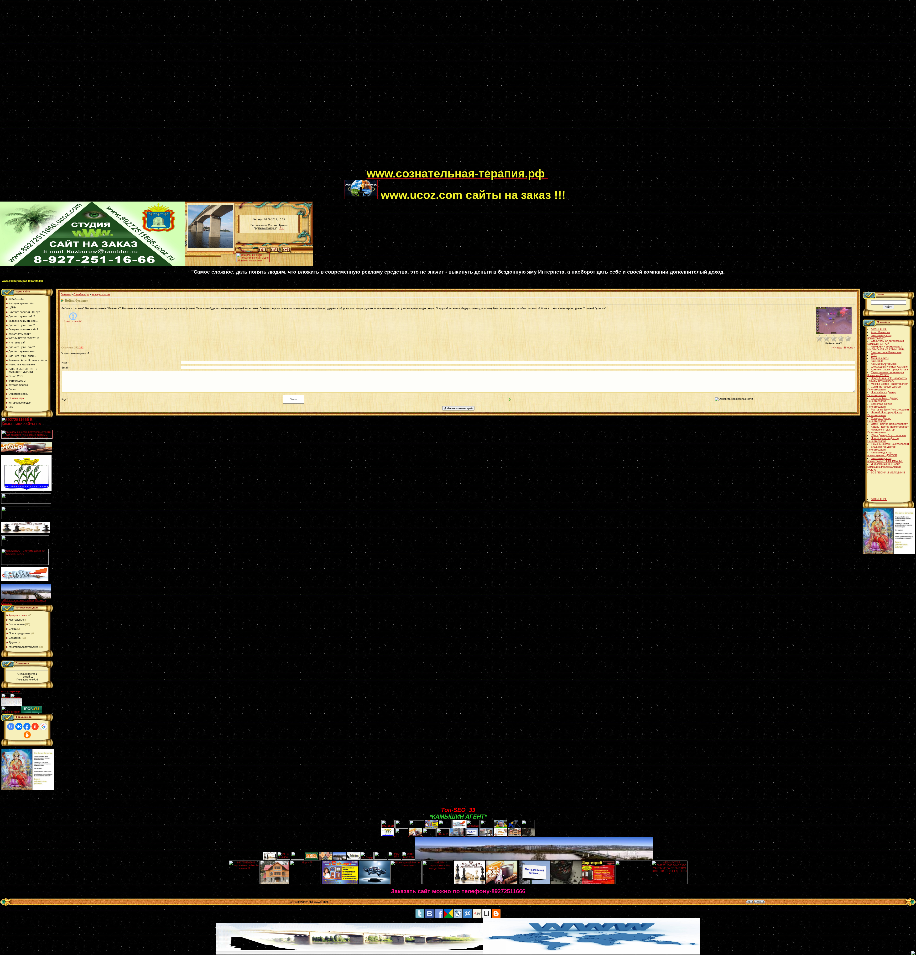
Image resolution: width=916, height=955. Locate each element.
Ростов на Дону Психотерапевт (890, 409)
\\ (233, 252)
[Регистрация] (274, 251)
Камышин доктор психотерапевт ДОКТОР (882, 454)
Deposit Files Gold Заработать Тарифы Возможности (887, 379)
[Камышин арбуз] (445, 826)
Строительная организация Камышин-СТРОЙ (885, 342)
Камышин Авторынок (883, 363)
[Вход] (286, 251)
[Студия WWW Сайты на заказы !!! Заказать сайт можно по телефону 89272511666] (92, 264)
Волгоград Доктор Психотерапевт (879, 405)
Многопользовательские (23, 646)
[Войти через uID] (10, 726)
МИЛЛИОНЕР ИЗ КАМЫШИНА (886, 349)
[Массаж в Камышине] (402, 826)
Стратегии (15, 637)
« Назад (837, 347)
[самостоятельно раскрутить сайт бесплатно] (11, 705)
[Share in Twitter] (420, 917)
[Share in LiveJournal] (458, 917)
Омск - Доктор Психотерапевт (889, 423)
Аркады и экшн (18, 615)
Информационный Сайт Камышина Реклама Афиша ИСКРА (884, 466)
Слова (12, 628)
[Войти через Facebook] (27, 726)
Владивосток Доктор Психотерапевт (881, 448)
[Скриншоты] (834, 320)
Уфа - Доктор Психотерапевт (888, 435)
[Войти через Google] (43, 726)
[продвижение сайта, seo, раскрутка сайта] (32, 705)
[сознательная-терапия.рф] (366, 176)
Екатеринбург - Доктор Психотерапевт (882, 399)
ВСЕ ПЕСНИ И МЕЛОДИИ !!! (888, 472)
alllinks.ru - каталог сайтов (18, 600)
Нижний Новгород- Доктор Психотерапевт (884, 414)
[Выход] (25, 545)
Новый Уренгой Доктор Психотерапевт (883, 439)
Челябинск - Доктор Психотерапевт (881, 431)
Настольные (16, 619)
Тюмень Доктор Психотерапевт (890, 443)
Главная (66, 294)
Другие (13, 642)
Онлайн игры (81, 294)
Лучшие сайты (880, 358)
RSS (281, 228)
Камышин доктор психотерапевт (879, 336)
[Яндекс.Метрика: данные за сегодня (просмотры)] (10, 709)
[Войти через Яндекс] (35, 726)
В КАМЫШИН (879, 329)
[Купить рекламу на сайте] (26, 598)
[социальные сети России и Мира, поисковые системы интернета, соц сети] (253, 261)
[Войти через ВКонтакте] (18, 726)
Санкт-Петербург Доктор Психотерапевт (884, 388)
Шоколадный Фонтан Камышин (889, 366)
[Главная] (262, 251)
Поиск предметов (19, 633)
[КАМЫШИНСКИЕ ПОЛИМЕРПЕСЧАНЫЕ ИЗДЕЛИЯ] (325, 858)
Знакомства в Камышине (886, 352)
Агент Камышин (880, 332)
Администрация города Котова (889, 369)
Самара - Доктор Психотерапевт (879, 419)
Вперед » (849, 347)
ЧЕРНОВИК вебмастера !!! (887, 346)
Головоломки (17, 624)
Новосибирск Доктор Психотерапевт (881, 394)
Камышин (877, 360)
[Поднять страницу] (913, 953)
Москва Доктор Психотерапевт (889, 383)
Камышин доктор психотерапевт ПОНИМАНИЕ (885, 459)
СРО (874, 355)
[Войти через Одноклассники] (27, 734)
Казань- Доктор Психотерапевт (890, 426)
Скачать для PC (73, 321)
